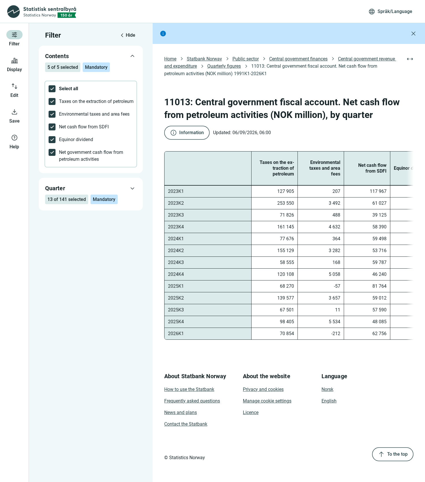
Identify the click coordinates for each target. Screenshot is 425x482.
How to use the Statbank (189, 389)
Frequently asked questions (192, 401)
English (329, 401)
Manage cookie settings (267, 401)
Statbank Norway (204, 59)
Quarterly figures (224, 66)
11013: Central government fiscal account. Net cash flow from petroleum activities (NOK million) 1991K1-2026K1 (271, 69)
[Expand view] (410, 59)
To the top (397, 454)
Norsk (327, 389)
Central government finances (298, 59)
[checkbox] (90, 88)
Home (170, 59)
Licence (250, 412)
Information (191, 132)
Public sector (245, 59)
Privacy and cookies (263, 389)
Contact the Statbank (185, 424)
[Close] (413, 33)
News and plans (180, 412)
